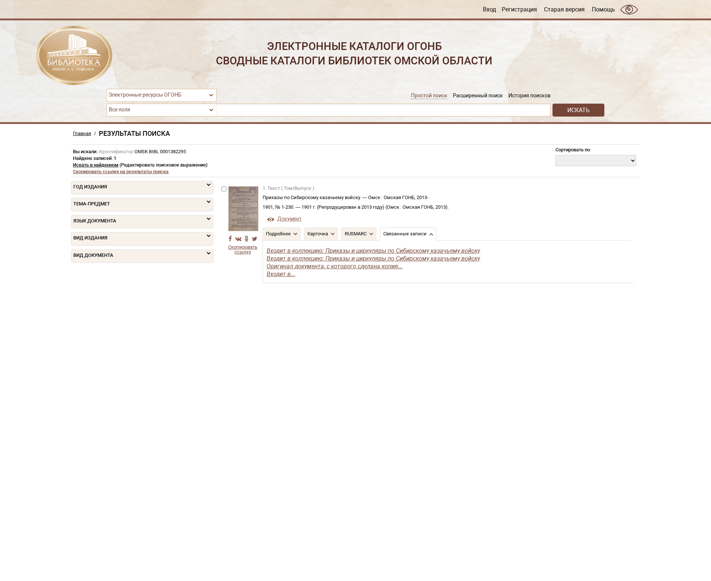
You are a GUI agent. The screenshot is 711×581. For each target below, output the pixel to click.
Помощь (603, 9)
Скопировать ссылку (242, 249)
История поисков (529, 96)
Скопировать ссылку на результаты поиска (120, 171)
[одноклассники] (246, 238)
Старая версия (564, 9)
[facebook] (230, 238)
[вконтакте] (238, 238)
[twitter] (254, 238)
